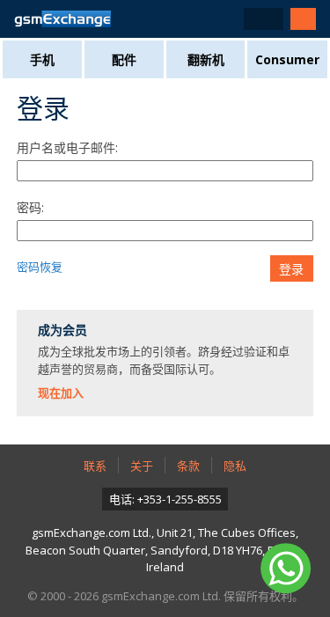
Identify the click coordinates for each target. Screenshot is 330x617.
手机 (42, 59)
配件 (124, 59)
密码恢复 (39, 267)
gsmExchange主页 (62, 19)
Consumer (287, 59)
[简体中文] (263, 19)
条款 (188, 466)
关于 (141, 466)
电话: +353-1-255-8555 (165, 499)
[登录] (303, 19)
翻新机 (205, 59)
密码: (30, 207)
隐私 (235, 466)
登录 (291, 269)
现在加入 (61, 392)
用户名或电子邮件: (67, 147)
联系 (95, 466)
